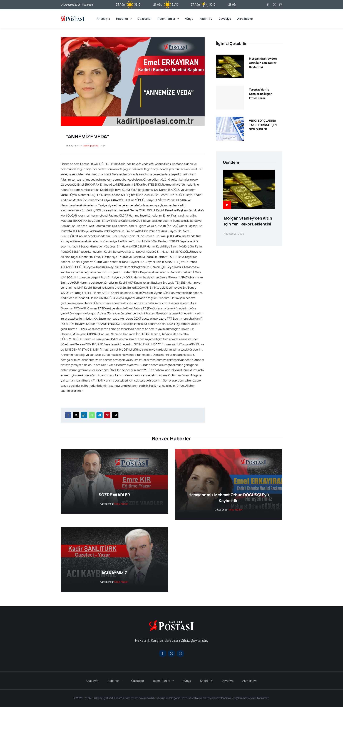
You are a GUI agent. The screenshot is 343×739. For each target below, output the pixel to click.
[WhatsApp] (92, 415)
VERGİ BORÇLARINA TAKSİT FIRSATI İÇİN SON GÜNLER (263, 125)
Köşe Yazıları (121, 503)
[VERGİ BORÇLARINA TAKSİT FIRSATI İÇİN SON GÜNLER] (230, 119)
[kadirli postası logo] (171, 622)
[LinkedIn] (84, 415)
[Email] (115, 415)
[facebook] (267, 4)
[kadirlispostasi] (72, 16)
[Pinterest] (107, 415)
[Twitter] (76, 415)
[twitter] (274, 4)
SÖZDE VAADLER (114, 494)
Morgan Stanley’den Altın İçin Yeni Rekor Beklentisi (263, 63)
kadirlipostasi (91, 145)
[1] (133, 38)
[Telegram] (99, 415)
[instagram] (280, 4)
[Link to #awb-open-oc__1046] (279, 18)
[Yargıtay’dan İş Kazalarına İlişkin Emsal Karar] (230, 98)
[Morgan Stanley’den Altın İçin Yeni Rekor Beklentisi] (230, 57)
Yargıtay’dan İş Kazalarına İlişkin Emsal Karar (260, 93)
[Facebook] (68, 415)
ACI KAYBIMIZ (114, 572)
